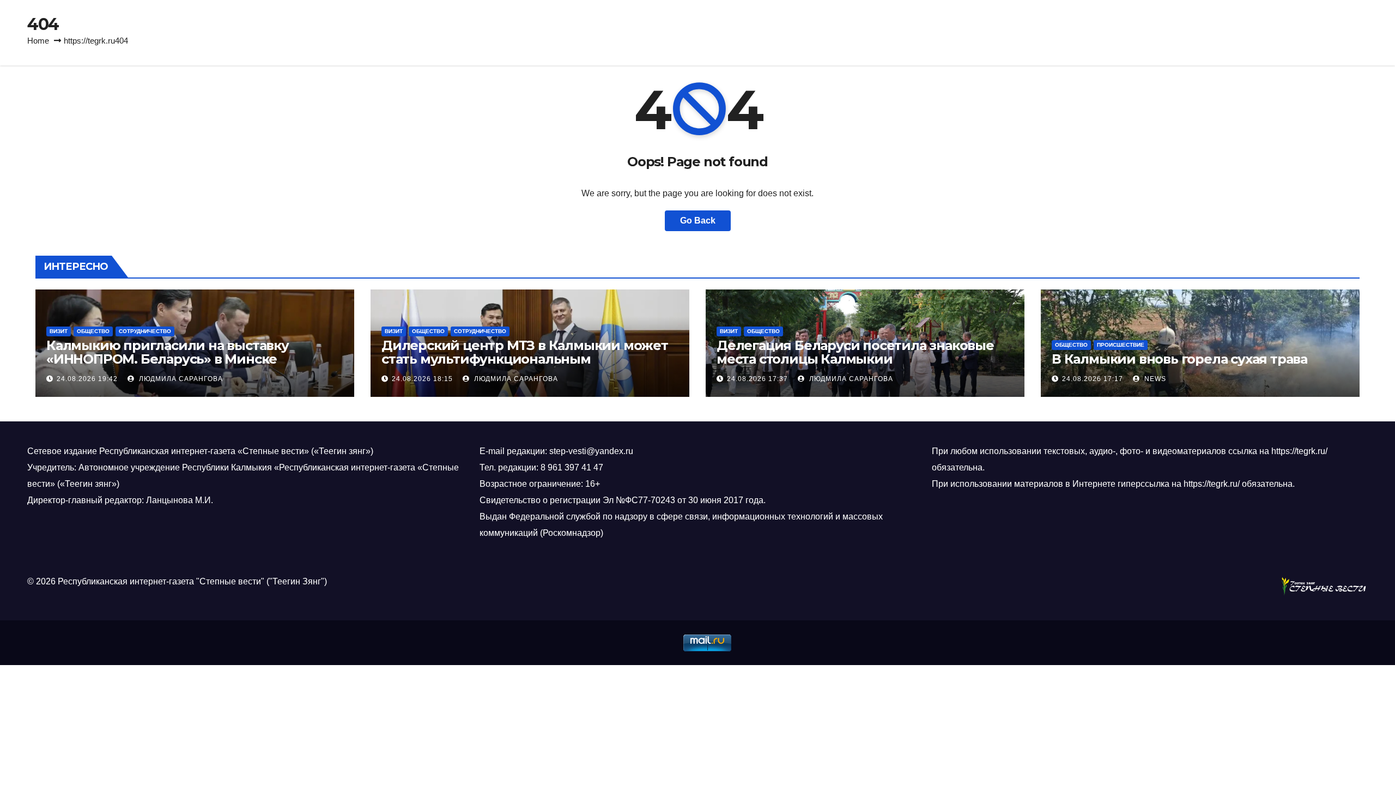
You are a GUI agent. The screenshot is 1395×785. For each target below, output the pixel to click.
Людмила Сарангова (180, 379)
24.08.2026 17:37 (757, 379)
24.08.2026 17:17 (1092, 379)
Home (38, 40)
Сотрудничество (145, 331)
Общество (93, 331)
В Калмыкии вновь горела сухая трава (1179, 359)
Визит (59, 331)
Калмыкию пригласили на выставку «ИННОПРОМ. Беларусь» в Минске (167, 352)
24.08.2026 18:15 (422, 379)
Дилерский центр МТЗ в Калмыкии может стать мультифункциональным (524, 352)
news (1154, 379)
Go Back (697, 220)
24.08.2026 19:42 (87, 379)
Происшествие (1120, 345)
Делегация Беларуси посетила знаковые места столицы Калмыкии (855, 352)
